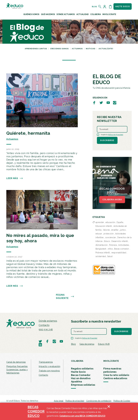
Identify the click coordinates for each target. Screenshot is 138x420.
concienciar (110, 237)
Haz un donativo (81, 378)
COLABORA (77, 361)
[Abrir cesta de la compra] (110, 7)
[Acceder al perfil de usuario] (105, 6)
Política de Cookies (121, 401)
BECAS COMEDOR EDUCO (36, 411)
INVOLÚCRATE (111, 361)
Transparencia (46, 362)
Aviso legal (58, 401)
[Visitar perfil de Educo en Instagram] (114, 102)
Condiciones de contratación (98, 401)
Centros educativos (115, 378)
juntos (122, 230)
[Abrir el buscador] (99, 7)
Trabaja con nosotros (49, 370)
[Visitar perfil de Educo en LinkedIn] (40, 344)
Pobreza (113, 245)
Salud (110, 256)
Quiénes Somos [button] (31, 14)
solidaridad (101, 256)
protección (109, 234)
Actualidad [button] (82, 14)
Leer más (12, 178)
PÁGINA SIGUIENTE (62, 296)
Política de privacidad (74, 401)
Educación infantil (104, 226)
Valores (106, 230)
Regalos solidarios (82, 368)
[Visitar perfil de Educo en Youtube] (108, 102)
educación (110, 222)
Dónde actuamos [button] (66, 14)
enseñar (115, 230)
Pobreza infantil (103, 253)
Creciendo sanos (59, 49)
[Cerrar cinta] (108, 411)
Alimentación (102, 245)
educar (99, 234)
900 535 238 (46, 329)
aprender (100, 222)
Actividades (123, 245)
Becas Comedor (80, 375)
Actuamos (77, 49)
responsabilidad (118, 253)
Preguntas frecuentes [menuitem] (17, 366)
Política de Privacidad (115, 135)
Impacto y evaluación (49, 366)
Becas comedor (121, 249)
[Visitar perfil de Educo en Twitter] (101, 102)
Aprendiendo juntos (36, 49)
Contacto (44, 325)
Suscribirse (107, 140)
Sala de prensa (87, 344)
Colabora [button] (95, 14)
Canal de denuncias (16, 362)
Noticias (90, 49)
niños (110, 249)
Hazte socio (122, 6)
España (120, 222)
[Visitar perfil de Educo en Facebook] (94, 102)
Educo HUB (104, 344)
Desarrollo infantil (119, 241)
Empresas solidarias (83, 384)
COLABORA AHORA (112, 200)
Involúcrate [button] (109, 14)
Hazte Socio (78, 371)
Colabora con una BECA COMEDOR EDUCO (82, 416)
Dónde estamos (48, 320)
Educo (107, 241)
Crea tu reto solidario (116, 375)
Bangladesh (101, 249)
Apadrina (76, 381)
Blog (94, 7)
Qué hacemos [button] (48, 14)
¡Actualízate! (106, 49)
